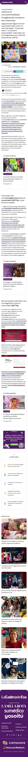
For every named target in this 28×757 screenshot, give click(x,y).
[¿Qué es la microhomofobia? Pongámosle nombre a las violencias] (14, 71)
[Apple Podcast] (20, 735)
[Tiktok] (16, 735)
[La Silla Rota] (14, 706)
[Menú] (26, 2)
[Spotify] (18, 735)
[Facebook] (7, 735)
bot (2, 313)
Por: (6, 65)
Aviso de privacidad (7, 731)
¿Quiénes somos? (6, 723)
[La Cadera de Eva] (7, 2)
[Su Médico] (14, 710)
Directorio (18, 724)
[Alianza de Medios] (14, 747)
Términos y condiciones (4, 727)
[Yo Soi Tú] (14, 716)
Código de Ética (20, 730)
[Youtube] (14, 735)
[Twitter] (9, 735)
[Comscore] (14, 742)
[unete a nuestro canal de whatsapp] (14, 439)
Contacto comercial (21, 727)
